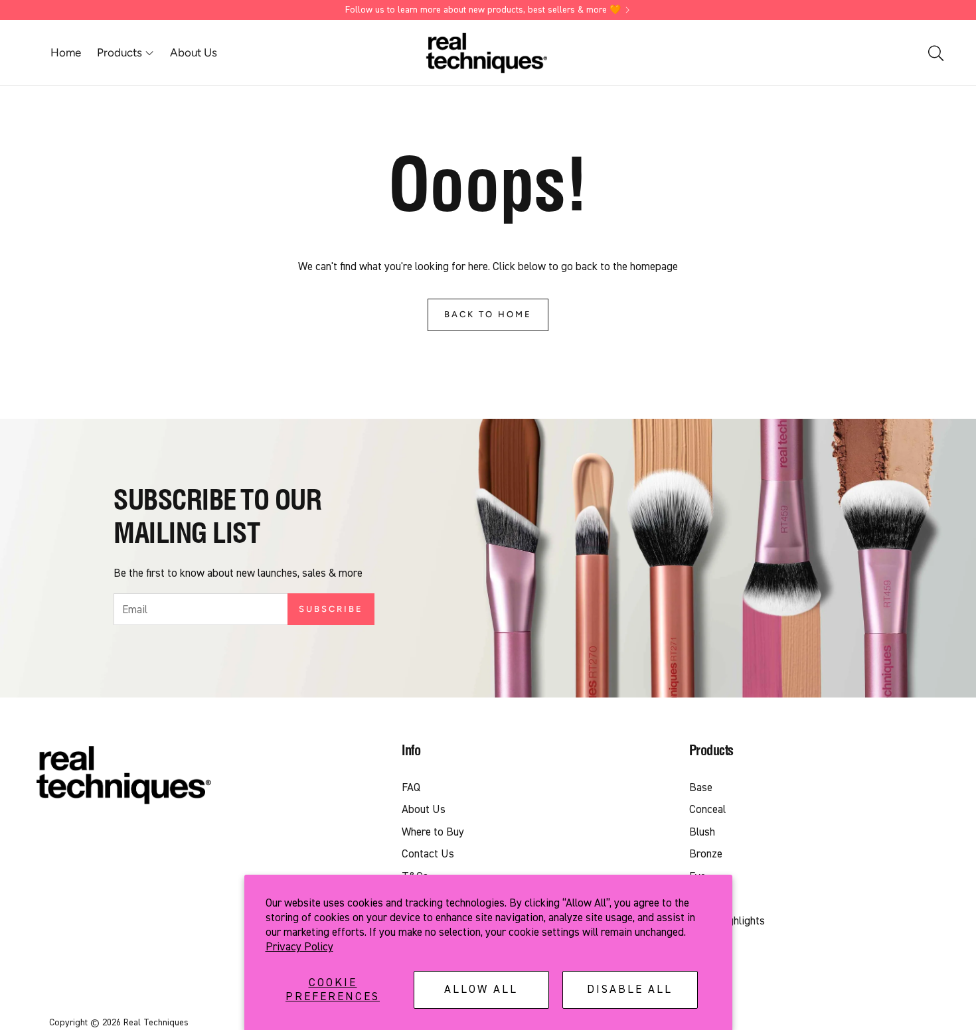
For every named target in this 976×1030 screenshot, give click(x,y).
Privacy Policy (299, 947)
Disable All (630, 989)
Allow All (481, 989)
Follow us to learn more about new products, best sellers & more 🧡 (483, 10)
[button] (935, 53)
